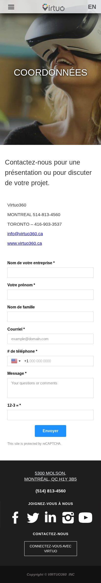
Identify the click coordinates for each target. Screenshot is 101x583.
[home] (52, 6)
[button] (9, 7)
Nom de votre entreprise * (31, 263)
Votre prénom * (21, 285)
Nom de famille (21, 307)
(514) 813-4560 (51, 490)
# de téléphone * (22, 351)
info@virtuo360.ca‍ (25, 233)
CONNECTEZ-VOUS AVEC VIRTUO (50, 548)
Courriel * (16, 329)
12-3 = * (14, 405)
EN (92, 6)
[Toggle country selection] (16, 361)
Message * (16, 373)
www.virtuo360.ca (24, 243)
